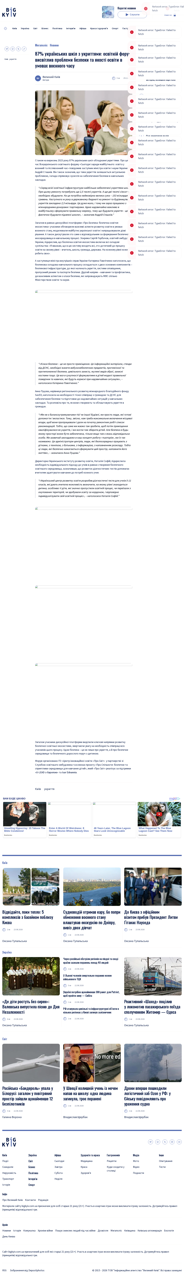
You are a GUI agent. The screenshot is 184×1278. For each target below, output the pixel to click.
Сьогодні (59, 1161)
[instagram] (172, 1141)
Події (5, 1161)
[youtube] (179, 1141)
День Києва (8, 1236)
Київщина (129, 1230)
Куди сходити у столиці (115, 1168)
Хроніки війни (45, 1230)
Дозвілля (103, 1230)
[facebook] (157, 1141)
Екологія (169, 1230)
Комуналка (29, 1230)
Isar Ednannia (69, 772)
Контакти (30, 1200)
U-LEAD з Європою (46, 772)
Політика (57, 28)
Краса (84, 1167)
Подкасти (138, 1173)
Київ (14, 28)
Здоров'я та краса (90, 1155)
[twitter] (164, 1141)
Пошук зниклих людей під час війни (75, 1230)
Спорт (115, 28)
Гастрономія (129, 28)
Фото (136, 1161)
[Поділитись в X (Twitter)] (18, 49)
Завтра (58, 1167)
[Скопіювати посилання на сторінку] (24, 49)
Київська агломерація (150, 1230)
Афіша (82, 28)
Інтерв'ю (70, 28)
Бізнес (45, 28)
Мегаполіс (41, 45)
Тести (162, 1167)
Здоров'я (86, 1173)
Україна (25, 28)
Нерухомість (9, 1173)
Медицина (86, 1161)
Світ (35, 28)
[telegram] (150, 1141)
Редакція (43, 1200)
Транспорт (8, 1179)
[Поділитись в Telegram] (7, 49)
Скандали (7, 1167)
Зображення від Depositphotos (27, 1270)
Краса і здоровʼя (99, 28)
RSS (4, 1270)
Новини (54, 45)
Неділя (58, 1179)
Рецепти (111, 1161)
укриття (12, 59)
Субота (58, 1173)
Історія (6, 1185)
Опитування (165, 1161)
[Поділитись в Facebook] (12, 49)
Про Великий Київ (12, 1200)
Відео (136, 1167)
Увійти (168, 15)
